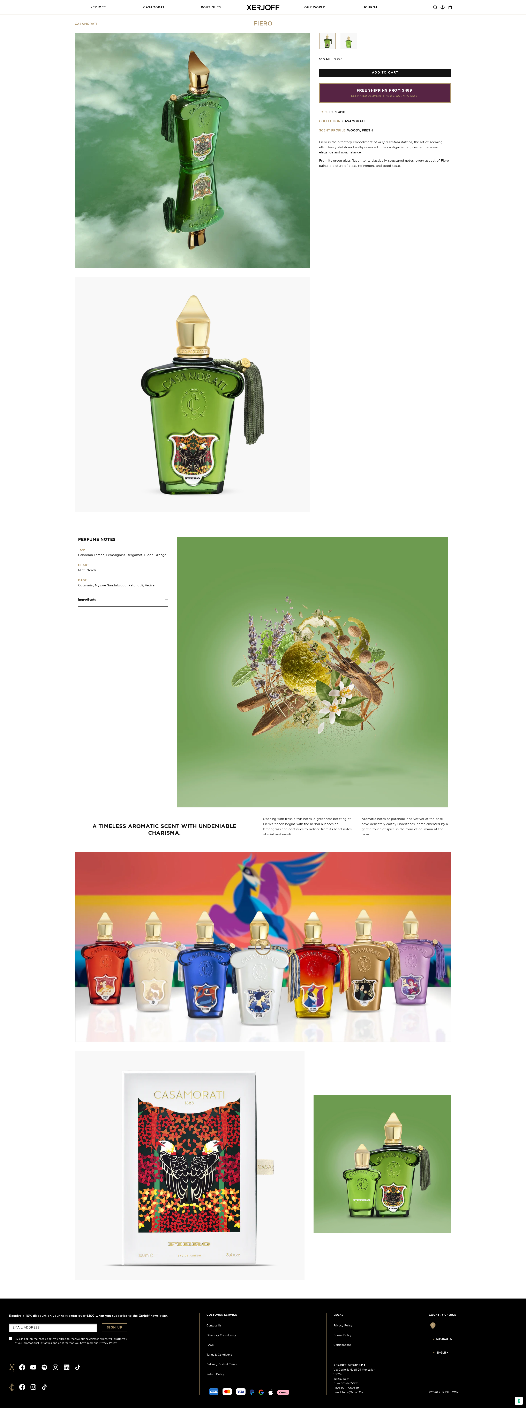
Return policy (215, 1374)
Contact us (213, 1325)
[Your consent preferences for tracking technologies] (519, 1401)
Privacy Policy (108, 1343)
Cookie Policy (342, 1335)
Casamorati (86, 23)
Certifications (342, 1345)
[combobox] (450, 1339)
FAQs (209, 1345)
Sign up (114, 1327)
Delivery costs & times (221, 1364)
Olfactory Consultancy (221, 1335)
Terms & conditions (219, 1355)
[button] (98, 7)
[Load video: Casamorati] (263, 947)
